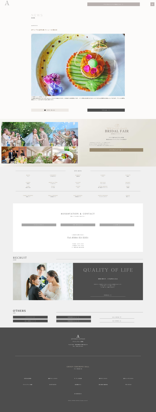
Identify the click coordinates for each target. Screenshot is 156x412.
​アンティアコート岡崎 (27, 384)
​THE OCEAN (128, 384)
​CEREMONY (53, 175)
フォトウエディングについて (103, 196)
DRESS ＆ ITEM (53, 182)
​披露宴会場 (78, 176)
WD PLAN (103, 182)
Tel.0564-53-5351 (78, 238)
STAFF (53, 186)
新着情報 (128, 187)
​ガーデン (103, 176)
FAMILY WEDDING (28, 195)
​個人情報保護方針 (78, 393)
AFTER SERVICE (102, 186)
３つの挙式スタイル (53, 176)
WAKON (128, 195)
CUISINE (28, 182)
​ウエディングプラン (103, 183)
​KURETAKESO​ (52, 384)
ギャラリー (78, 183)
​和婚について (128, 196)
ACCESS (78, 186)
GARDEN (103, 175)
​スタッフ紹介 (53, 187)
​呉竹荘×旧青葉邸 (27, 378)
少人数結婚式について (53, 196)
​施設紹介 (128, 176)
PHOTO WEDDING (103, 195)
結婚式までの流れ (28, 187)
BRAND (28, 175)
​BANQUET (78, 175)
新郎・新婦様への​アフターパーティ (103, 187)
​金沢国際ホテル (78, 384)
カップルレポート (127, 183)
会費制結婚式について (78, 196)
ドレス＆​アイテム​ (53, 183)
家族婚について (28, 196)
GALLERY (78, 182)
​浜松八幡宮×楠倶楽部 (103, 384)
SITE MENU (78, 170)
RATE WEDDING (78, 195)
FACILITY (127, 175)
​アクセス (78, 187)
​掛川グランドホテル (103, 378)
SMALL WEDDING (53, 195)
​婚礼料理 (28, 183)
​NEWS (127, 186)
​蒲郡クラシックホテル (52, 378)
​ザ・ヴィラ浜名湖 (78, 378)
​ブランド (28, 176)
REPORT (128, 182)
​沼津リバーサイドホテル (128, 378)
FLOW (28, 186)
